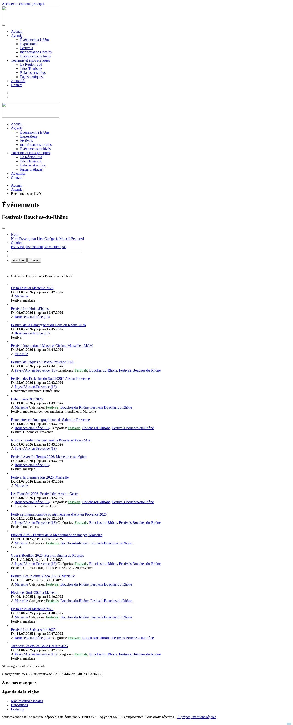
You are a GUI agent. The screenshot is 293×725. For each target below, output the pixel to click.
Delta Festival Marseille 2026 (32, 288)
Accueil (16, 31)
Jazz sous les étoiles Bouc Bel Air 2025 (39, 646)
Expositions (28, 44)
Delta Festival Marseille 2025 (32, 609)
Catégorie (51, 239)
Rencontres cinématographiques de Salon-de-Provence (50, 420)
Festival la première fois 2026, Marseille (40, 477)
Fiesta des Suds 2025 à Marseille (34, 592)
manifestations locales (36, 52)
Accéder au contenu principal (23, 4)
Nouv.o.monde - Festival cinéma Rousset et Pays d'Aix (50, 440)
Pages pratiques (31, 77)
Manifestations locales (27, 701)
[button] (14, 234)
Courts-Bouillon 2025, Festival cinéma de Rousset (47, 555)
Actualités (18, 81)
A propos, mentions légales (196, 717)
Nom (14, 239)
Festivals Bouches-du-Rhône (140, 370)
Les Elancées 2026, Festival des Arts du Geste (44, 494)
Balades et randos (33, 73)
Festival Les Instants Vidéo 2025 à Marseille (43, 576)
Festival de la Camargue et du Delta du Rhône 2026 (48, 325)
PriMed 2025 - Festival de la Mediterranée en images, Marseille (56, 535)
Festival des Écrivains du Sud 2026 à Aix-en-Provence (50, 378)
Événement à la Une (34, 40)
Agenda (16, 35)
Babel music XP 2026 (27, 399)
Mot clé (64, 239)
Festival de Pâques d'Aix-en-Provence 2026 (42, 362)
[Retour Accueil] (30, 19)
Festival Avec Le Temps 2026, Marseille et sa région (49, 457)
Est (13, 247)
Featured (77, 239)
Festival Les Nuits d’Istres (30, 308)
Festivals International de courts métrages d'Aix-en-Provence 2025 (59, 514)
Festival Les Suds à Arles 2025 (33, 629)
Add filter (19, 260)
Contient (36, 247)
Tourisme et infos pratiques (30, 60)
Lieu (40, 239)
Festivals (26, 48)
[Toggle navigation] (3, 228)
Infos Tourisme (31, 68)
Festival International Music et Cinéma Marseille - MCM (52, 346)
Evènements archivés (35, 56)
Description (27, 239)
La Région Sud (31, 64)
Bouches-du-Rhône (103, 370)
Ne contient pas (55, 247)
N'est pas (23, 247)
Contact (16, 85)
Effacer (34, 260)
